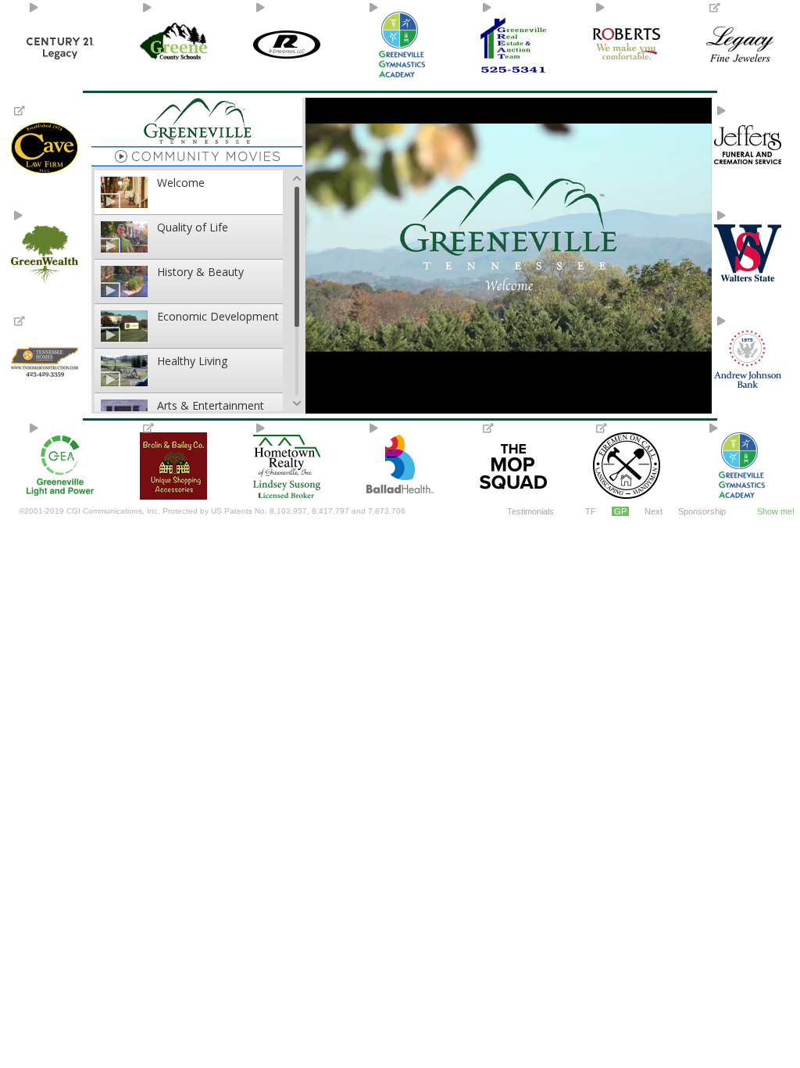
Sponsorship (702, 511)
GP (620, 511)
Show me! (776, 511)
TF (590, 511)
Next (653, 511)
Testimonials (530, 511)
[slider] (507, 352)
